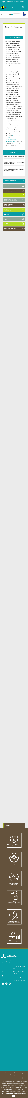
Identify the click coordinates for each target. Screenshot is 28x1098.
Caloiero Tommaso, (11, 63)
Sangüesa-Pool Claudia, (12, 55)
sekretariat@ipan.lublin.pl (18, 978)
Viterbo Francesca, (16, 130)
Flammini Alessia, (10, 84)
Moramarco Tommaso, (12, 110)
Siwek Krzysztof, (15, 124)
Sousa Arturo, (10, 126)
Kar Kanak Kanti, (17, 96)
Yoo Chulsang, (10, 132)
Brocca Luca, (14, 61)
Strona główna (4, 2)
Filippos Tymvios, (10, 128)
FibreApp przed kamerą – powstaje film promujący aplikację (14, 163)
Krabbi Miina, (14, 100)
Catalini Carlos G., (10, 69)
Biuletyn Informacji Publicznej (19, 980)
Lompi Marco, (14, 106)
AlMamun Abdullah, (11, 45)
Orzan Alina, (18, 112)
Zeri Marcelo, (17, 132)
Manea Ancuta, (15, 90)
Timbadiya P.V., (17, 126)
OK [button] (13, 1095)
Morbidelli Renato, (11, 41)
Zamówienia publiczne (16, 2)
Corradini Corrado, (15, 75)
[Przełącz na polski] (5, 7)
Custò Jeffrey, (9, 77)
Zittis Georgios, (10, 134)
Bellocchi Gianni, (13, 53)
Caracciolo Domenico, (15, 65)
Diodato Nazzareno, (11, 79)
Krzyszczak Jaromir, (11, 102)
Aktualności (10, 1)
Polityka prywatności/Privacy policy (16, 1093)
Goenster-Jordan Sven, (12, 92)
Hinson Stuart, (10, 94)
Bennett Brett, (10, 57)
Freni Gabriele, (15, 86)
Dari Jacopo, (16, 77)
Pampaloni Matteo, (11, 114)
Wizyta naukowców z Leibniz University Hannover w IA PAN (14, 170)
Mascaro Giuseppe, (16, 108)
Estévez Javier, (15, 82)
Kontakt (22, 1)
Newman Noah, (10, 112)
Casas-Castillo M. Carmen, (12, 67)
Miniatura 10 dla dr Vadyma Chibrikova (14, 156)
